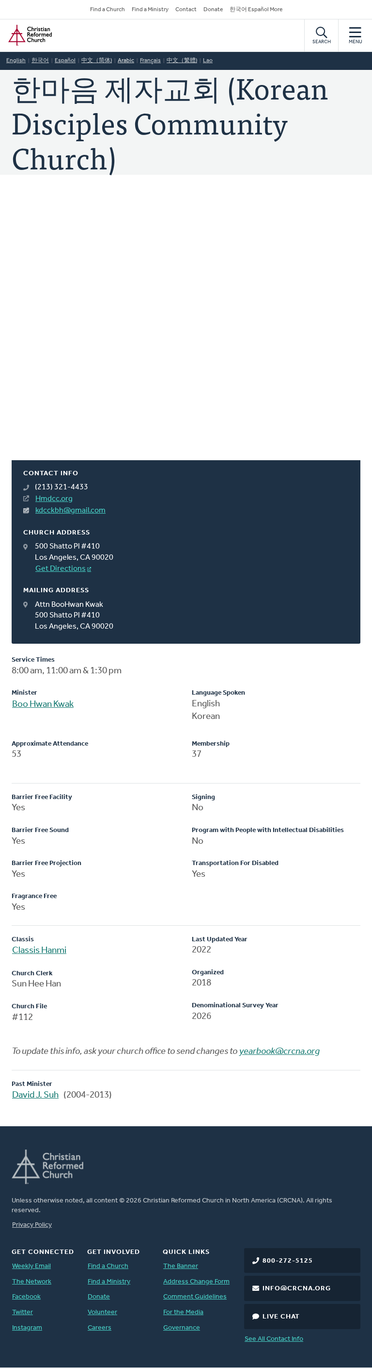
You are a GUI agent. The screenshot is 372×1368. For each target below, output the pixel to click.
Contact (186, 10)
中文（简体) (96, 61)
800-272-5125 (288, 1261)
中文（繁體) (182, 61)
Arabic (126, 61)
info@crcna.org (297, 1288)
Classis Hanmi (39, 950)
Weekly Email (31, 1266)
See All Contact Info (274, 1339)
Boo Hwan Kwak (43, 704)
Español (65, 61)
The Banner (180, 1266)
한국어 (40, 61)
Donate (213, 10)
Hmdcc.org (54, 499)
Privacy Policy (32, 1225)
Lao (208, 61)
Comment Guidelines (195, 1297)
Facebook (26, 1297)
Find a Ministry (150, 10)
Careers (99, 1328)
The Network (31, 1281)
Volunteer (102, 1312)
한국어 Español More (256, 10)
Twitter (22, 1312)
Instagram (27, 1328)
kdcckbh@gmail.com (70, 511)
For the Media (183, 1312)
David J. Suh (35, 1095)
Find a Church (107, 10)
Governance (181, 1328)
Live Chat (281, 1316)
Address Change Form (196, 1281)
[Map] (186, 329)
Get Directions (60, 569)
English (16, 61)
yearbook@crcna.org (279, 1051)
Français (150, 61)
